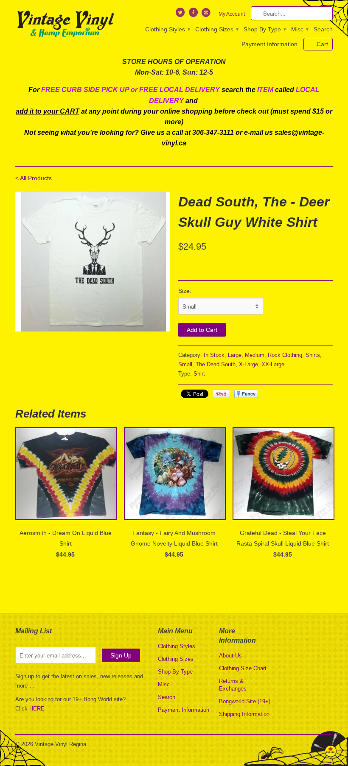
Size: (184, 290)
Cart (322, 44)
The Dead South (216, 364)
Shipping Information (244, 714)
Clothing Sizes (216, 29)
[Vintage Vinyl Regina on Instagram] (207, 14)
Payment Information (269, 44)
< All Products (33, 178)
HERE (37, 708)
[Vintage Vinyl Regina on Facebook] (193, 14)
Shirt (199, 373)
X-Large (248, 364)
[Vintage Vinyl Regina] (65, 24)
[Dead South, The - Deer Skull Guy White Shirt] (92, 262)
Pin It (221, 394)
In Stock (214, 355)
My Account (232, 14)
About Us (230, 655)
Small (185, 364)
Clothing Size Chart (243, 668)
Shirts (313, 355)
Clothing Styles (167, 29)
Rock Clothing (285, 355)
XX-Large (272, 364)
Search (323, 29)
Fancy (246, 394)
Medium (254, 355)
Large (234, 355)
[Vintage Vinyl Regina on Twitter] (181, 14)
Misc (299, 29)
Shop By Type (264, 29)
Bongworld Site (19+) (244, 701)
